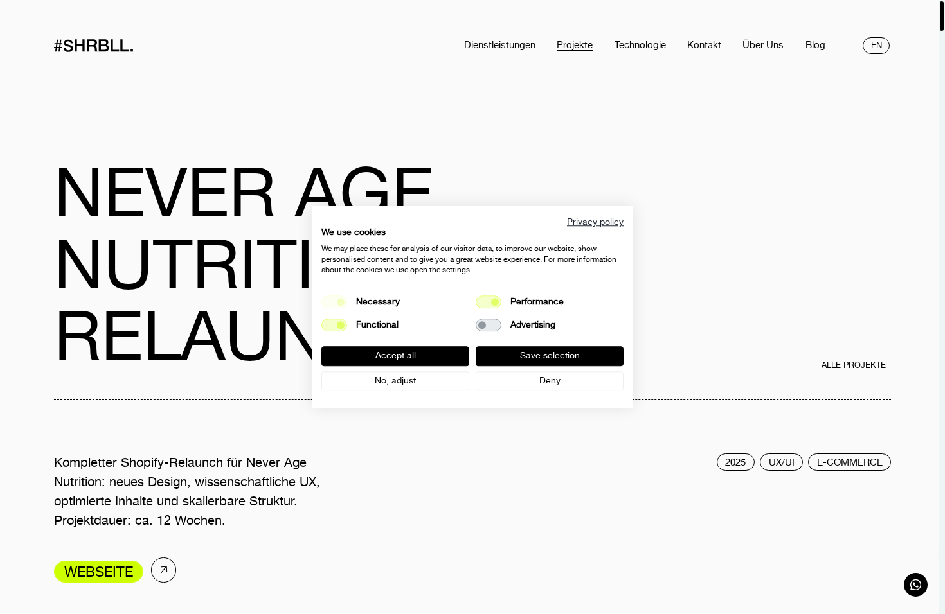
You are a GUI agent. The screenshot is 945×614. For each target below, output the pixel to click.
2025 (735, 462)
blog (815, 45)
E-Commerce (850, 462)
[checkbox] (488, 301)
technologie (640, 45)
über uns (763, 45)
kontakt (704, 45)
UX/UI (782, 462)
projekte (575, 45)
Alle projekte (854, 365)
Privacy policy (595, 222)
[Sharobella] (117, 45)
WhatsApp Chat (916, 585)
